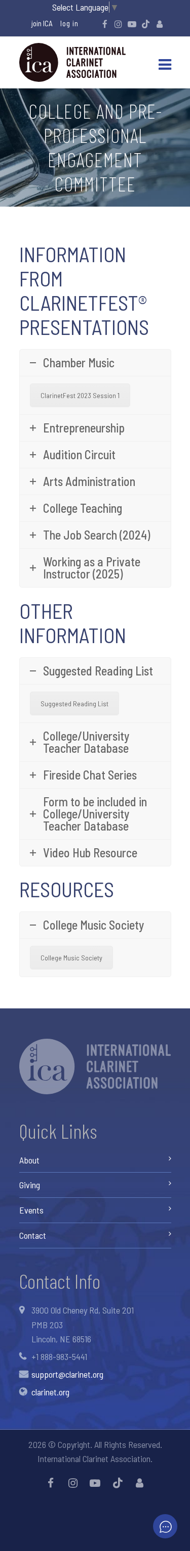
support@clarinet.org (67, 1374)
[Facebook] (105, 24)
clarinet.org (50, 1391)
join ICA (42, 23)
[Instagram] (118, 24)
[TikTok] (146, 24)
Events (31, 1210)
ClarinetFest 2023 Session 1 (80, 395)
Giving (29, 1184)
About (29, 1160)
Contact (32, 1235)
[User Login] (159, 24)
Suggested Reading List (74, 703)
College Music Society (71, 957)
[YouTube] (132, 24)
